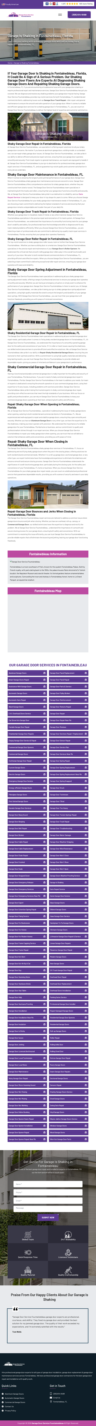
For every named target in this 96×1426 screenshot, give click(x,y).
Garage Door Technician (59, 795)
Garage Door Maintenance (18, 1072)
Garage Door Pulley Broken (60, 693)
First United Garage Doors (18, 801)
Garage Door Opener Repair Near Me (22, 1139)
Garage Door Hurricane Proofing (21, 1004)
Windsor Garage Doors (58, 1126)
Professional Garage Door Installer (63, 1004)
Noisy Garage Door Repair (18, 1078)
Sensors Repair (55, 1085)
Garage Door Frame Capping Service (22, 943)
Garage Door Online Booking (19, 1112)
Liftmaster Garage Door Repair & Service (65, 936)
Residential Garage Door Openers (62, 1018)
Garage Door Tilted (57, 801)
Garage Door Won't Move (59, 862)
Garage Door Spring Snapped (61, 781)
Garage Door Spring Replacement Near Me (66, 774)
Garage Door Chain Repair (18, 855)
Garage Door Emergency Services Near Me (24, 896)
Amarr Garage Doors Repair (19, 680)
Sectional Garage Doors (59, 1078)
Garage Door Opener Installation (21, 1126)
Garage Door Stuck (57, 788)
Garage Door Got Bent (17, 957)
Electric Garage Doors (17, 774)
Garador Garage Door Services (20, 808)
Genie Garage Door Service (60, 896)
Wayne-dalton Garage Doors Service (63, 1119)
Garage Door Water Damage (60, 835)
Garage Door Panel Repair (59, 680)
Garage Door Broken (16, 835)
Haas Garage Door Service (60, 916)
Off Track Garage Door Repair (61, 970)
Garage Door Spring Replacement (62, 768)
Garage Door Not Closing (18, 1092)
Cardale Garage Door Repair (19, 727)
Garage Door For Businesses (19, 923)
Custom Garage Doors (17, 768)
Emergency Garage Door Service (21, 781)
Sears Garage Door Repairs (60, 1072)
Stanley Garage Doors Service (61, 1092)
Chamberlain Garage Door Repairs (21, 734)
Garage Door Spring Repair (60, 761)
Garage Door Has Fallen (17, 990)
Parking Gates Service (58, 997)
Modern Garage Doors (58, 957)
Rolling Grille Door (56, 1045)
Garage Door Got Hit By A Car (19, 963)
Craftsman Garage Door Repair (20, 761)
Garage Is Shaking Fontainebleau (26, 63)
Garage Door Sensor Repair (60, 741)
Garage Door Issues (16, 1038)
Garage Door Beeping (17, 822)
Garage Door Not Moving (18, 1099)
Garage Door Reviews (58, 727)
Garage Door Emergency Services (21, 889)
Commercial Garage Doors (18, 754)
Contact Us (9, 1406)
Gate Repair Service (57, 889)
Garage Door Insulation (17, 1024)
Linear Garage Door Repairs (60, 943)
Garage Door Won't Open (59, 869)
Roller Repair (55, 1038)
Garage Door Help (15, 997)
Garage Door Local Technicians (20, 1058)
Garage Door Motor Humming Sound (22, 1085)
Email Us (56, 1398)
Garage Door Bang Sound (18, 815)
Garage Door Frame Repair (19, 950)
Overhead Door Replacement (61, 984)
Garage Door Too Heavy (59, 808)
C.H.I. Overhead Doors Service (20, 713)
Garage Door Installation (18, 1011)
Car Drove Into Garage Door (19, 720)
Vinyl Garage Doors (57, 1112)
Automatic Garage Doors (18, 693)
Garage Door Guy (15, 970)
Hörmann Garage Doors (58, 930)
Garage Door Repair (57, 713)
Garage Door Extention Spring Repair (22, 909)
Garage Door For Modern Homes (20, 936)
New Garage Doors (57, 963)
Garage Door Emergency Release (21, 882)
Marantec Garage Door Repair (61, 950)
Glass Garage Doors (57, 903)
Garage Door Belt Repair (18, 828)
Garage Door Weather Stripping (61, 842)
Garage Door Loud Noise (18, 1065)
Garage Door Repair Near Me (60, 720)
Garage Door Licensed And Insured (22, 1051)
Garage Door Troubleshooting (61, 828)
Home (10, 63)
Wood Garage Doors (57, 1132)
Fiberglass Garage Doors (18, 795)
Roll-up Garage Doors (58, 1031)
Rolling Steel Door (56, 1051)
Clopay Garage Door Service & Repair (22, 741)
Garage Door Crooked (17, 862)
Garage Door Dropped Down (19, 876)
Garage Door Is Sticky (17, 1031)
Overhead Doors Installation (60, 990)
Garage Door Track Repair (59, 822)
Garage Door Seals (16, 869)
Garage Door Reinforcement (60, 700)
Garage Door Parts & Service (60, 686)
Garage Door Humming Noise (19, 977)
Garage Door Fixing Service (19, 916)
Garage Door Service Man (59, 747)
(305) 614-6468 (79, 14)
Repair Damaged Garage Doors (61, 1011)
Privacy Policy (10, 1410)
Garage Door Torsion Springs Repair (63, 815)
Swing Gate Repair (57, 1105)
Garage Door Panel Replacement (62, 673)
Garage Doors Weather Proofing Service (65, 876)
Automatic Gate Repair (17, 700)
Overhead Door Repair (58, 977)
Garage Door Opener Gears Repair (21, 1119)
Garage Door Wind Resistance (61, 849)
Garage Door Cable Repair (18, 842)
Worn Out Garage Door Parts (60, 1139)
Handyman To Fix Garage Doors (62, 923)
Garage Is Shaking (56, 882)
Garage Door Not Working (18, 1105)
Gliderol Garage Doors (58, 909)
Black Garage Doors (16, 707)
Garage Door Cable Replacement (21, 849)
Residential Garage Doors (59, 1024)
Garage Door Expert (16, 903)
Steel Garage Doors (57, 1099)
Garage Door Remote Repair (60, 707)
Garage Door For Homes (17, 930)
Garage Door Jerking (16, 1045)
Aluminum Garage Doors (17, 673)
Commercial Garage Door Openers (21, 747)
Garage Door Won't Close (59, 855)
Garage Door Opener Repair (19, 1132)
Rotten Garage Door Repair (60, 1058)
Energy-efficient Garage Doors (20, 788)
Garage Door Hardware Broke (20, 984)
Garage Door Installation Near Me (21, 1018)
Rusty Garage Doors (57, 1065)
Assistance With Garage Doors (20, 686)
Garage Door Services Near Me (61, 754)
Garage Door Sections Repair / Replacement (66, 734)
